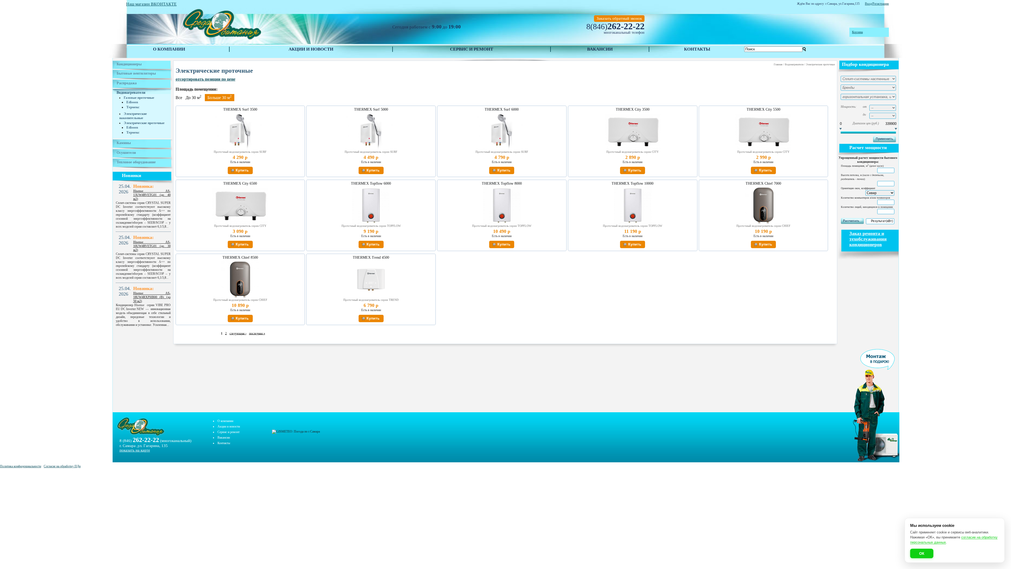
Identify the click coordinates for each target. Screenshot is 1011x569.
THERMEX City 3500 (633, 109)
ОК (921, 553)
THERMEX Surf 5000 (371, 109)
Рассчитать (851, 221)
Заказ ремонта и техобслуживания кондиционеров (868, 239)
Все (179, 97)
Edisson (132, 102)
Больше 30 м (219, 97)
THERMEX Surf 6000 (502, 109)
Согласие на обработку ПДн (62, 466)
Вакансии (600, 49)
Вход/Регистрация (877, 4)
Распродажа (127, 83)
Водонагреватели (131, 93)
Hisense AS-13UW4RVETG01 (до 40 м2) (152, 195)
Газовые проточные (139, 98)
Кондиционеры (129, 64)
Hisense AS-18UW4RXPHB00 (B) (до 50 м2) (152, 297)
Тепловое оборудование (136, 162)
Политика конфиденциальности (20, 466)
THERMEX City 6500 (240, 183)
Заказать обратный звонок (619, 18)
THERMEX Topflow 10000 (632, 183)
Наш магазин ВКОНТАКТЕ (151, 4)
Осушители (126, 153)
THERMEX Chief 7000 (763, 183)
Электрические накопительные (133, 116)
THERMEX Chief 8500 (240, 257)
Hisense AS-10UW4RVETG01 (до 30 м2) (152, 246)
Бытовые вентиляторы (136, 73)
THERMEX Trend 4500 (371, 257)
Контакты (697, 49)
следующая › (238, 333)
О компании (169, 49)
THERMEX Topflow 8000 (502, 183)
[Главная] (222, 39)
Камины (124, 143)
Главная (778, 64)
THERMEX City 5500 (763, 109)
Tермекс (133, 132)
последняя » (257, 333)
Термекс (133, 107)
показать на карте (135, 450)
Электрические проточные (144, 123)
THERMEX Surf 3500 (240, 109)
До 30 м (193, 97)
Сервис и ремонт (471, 49)
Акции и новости (311, 49)
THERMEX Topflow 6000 (371, 183)
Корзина (857, 32)
